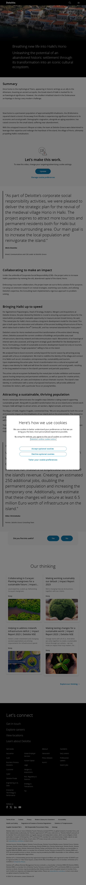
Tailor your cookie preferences (43, 460)
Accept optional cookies (43, 449)
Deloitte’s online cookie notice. (43, 439)
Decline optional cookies (43, 454)
